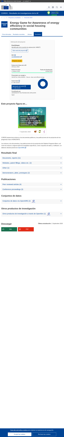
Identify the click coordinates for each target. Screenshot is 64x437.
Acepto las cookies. (19, 434)
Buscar (57, 7)
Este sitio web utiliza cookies (19, 430)
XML (10, 229)
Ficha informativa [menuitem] (6, 34)
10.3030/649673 (16, 56)
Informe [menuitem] (30, 34)
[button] (53, 7)
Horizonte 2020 (28, 17)
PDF (27, 229)
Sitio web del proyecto (19, 51)
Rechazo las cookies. (44, 434)
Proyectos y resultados (15, 17)
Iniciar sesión (49, 7)
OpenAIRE (21, 147)
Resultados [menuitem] (38, 34)
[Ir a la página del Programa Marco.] (4, 24)
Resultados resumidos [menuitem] (19, 34)
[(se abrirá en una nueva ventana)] (7, 6)
